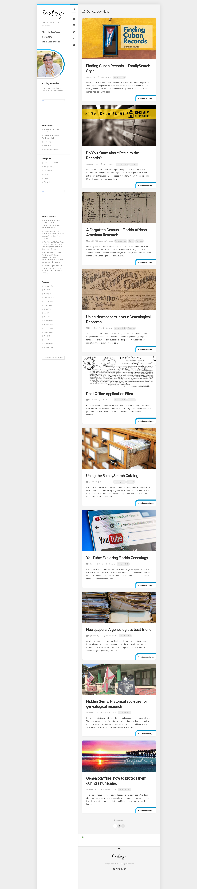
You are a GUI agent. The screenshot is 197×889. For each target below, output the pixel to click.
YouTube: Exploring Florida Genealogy (117, 558)
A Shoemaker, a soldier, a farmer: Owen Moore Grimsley (53, 236)
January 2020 (48, 324)
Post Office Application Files (109, 394)
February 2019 (48, 343)
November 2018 (49, 347)
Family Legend (48, 142)
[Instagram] (74, 38)
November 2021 (49, 286)
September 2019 (49, 332)
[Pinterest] (74, 45)
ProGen (46, 178)
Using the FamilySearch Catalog (112, 476)
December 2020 (49, 297)
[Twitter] (74, 32)
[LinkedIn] (74, 25)
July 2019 (47, 336)
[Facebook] (74, 19)
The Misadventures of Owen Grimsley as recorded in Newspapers (52, 260)
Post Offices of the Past (51, 149)
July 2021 (47, 290)
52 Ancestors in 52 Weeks (52, 163)
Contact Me (47, 37)
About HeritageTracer (51, 32)
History (46, 174)
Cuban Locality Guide (51, 42)
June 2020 (47, 309)
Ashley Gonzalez (105, 77)
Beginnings (47, 145)
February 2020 (48, 320)
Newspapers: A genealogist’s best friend (118, 629)
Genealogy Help (49, 170)
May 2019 (47, 340)
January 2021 (48, 294)
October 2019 (48, 328)
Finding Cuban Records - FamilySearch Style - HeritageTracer (51, 223)
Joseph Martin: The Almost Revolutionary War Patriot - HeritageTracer (51, 255)
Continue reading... (146, 98)
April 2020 (47, 317)
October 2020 (48, 301)
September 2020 (49, 305)
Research (47, 182)
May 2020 (47, 313)
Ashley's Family (49, 167)
